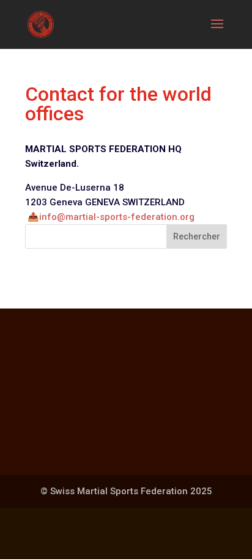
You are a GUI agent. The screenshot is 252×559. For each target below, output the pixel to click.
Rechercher (196, 236)
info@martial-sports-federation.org (117, 216)
